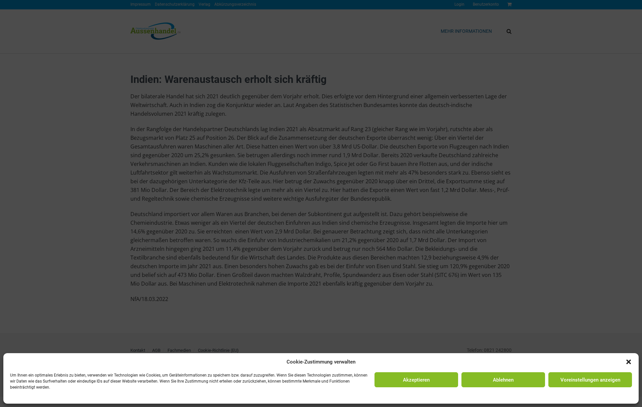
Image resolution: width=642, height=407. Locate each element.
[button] (628, 362)
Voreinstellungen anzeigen (590, 380)
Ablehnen (503, 380)
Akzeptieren (416, 380)
